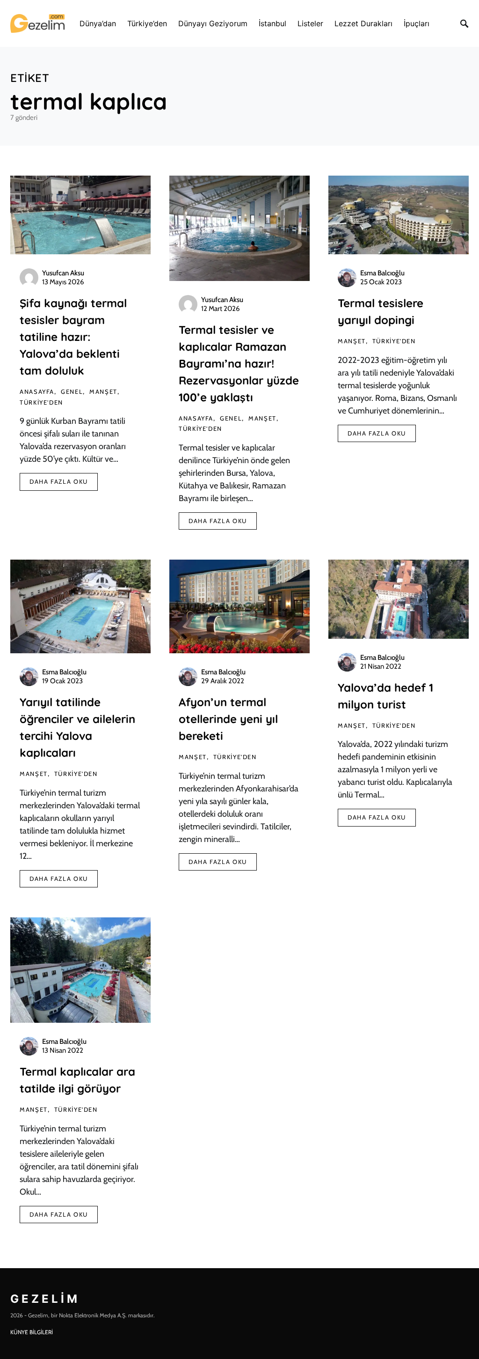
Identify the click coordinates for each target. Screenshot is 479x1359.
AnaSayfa (37, 391)
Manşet (103, 391)
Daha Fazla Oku (58, 481)
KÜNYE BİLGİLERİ (31, 1332)
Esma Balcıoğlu (382, 273)
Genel (72, 391)
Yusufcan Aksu (63, 273)
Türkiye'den (41, 402)
